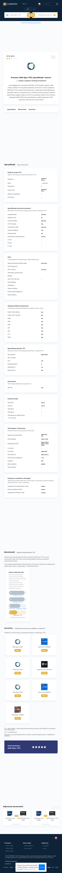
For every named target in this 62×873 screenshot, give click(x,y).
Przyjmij (41, 867)
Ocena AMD (9, 848)
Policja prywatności (29, 869)
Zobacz (18, 650)
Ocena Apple (9, 851)
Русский (6, 867)
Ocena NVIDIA (28, 845)
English (11, 867)
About (44, 848)
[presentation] (54, 806)
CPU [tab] (28, 9)
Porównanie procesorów (33, 23)
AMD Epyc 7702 (17, 595)
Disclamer (8, 864)
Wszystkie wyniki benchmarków (18, 617)
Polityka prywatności (11, 861)
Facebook (46, 845)
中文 (53, 867)
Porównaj (31, 15)
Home (23, 23)
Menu (24, 4)
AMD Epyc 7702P (17, 602)
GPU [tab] (34, 9)
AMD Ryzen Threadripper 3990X (17, 608)
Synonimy (32, 109)
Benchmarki (22, 109)
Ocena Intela (9, 845)
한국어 (57, 867)
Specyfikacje (11, 109)
